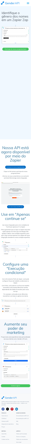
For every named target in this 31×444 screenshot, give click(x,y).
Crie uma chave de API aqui (15, 206)
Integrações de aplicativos (8, 424)
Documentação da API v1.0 (22, 418)
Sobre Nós (4, 433)
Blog (17, 424)
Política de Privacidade (21, 433)
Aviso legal (18, 442)
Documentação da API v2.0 (22, 415)
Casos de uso (5, 415)
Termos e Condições (21, 436)
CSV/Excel (4, 418)
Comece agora (15, 385)
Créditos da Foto (5, 439)
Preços (3, 426)
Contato (3, 436)
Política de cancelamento (22, 439)
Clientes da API (5, 421)
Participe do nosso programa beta (15, 49)
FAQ (17, 421)
